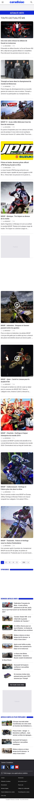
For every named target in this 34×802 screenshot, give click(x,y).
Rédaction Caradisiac (6, 781)
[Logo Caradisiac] (17, 3)
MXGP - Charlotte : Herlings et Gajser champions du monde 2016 (14, 434)
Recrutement (4, 784)
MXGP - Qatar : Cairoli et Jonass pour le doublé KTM (15, 380)
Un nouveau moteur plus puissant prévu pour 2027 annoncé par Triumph (22, 676)
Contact (3, 777)
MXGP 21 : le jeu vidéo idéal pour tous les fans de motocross (16, 123)
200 (24, 562)
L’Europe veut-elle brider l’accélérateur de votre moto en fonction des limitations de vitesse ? (22, 724)
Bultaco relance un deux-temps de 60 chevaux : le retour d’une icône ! (22, 637)
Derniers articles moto (9, 599)
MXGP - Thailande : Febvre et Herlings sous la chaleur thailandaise (14, 542)
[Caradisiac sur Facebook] (3, 767)
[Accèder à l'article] (7, 605)
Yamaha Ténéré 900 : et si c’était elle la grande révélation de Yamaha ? (22, 619)
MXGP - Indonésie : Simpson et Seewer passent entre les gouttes (15, 327)
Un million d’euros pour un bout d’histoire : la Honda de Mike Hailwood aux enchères (23, 628)
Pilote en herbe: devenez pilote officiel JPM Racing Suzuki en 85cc (15, 164)
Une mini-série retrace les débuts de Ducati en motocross (14, 42)
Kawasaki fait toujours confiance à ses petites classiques (21, 667)
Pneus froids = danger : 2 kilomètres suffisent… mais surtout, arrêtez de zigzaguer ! (22, 733)
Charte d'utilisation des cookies (8, 792)
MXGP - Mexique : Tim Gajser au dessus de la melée (15, 217)
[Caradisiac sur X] (8, 767)
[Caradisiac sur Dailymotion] (12, 767)
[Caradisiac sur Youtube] (17, 767)
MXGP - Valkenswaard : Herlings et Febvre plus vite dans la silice (13, 488)
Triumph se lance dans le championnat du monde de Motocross (16, 82)
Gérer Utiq (3, 795)
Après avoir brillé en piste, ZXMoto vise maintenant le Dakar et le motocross (22, 647)
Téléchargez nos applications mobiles (15, 773)
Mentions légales (4, 788)
